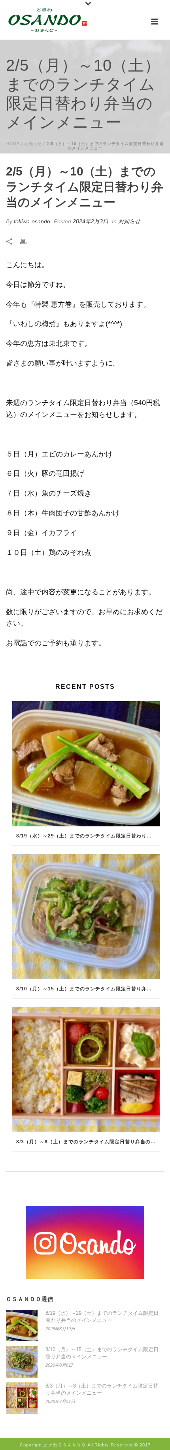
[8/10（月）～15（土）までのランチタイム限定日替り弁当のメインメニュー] (86, 916)
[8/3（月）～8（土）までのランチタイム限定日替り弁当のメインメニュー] (86, 1069)
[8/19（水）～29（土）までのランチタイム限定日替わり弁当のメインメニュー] (86, 763)
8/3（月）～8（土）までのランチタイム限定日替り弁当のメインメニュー (88, 1142)
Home (13, 143)
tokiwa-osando (32, 221)
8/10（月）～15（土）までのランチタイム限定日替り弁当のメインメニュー (88, 989)
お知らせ (33, 143)
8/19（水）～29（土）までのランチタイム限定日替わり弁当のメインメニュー (88, 836)
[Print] (27, 241)
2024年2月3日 (90, 221)
